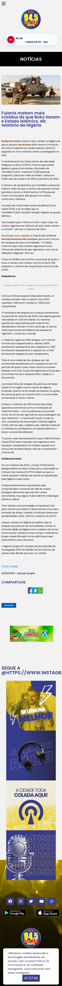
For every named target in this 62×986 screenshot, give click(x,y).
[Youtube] (41, 901)
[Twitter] (31, 901)
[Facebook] (10, 901)
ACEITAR (31, 978)
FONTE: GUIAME (9, 566)
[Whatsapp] (52, 901)
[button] (8, 605)
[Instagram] (20, 901)
